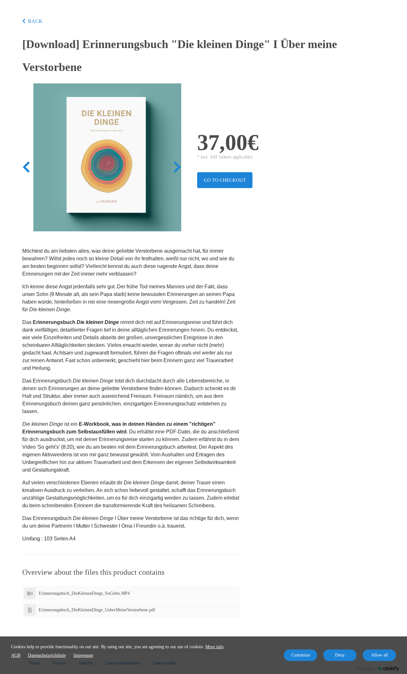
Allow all (379, 655)
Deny (340, 655)
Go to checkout (225, 180)
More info (214, 646)
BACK (35, 21)
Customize (300, 655)
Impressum (83, 655)
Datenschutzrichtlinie (47, 655)
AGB (15, 655)
